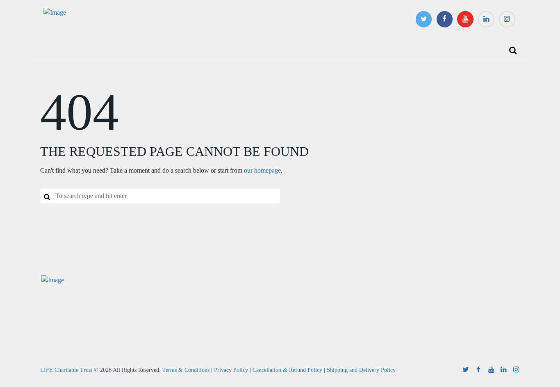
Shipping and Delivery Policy (361, 370)
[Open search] (513, 50)
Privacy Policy (231, 370)
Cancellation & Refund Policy (287, 370)
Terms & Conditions (185, 370)
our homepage (262, 170)
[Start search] (46, 196)
